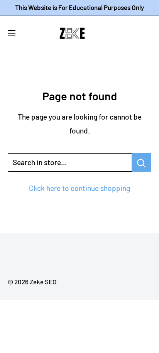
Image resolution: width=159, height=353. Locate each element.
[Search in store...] (141, 162)
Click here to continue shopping (79, 188)
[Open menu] (11, 33)
